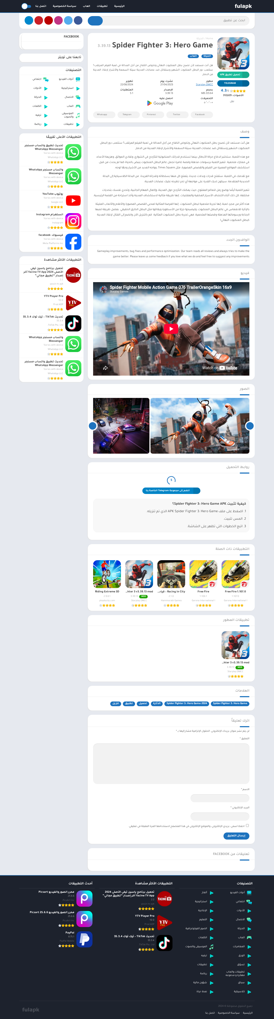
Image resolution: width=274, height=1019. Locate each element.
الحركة (200, 39)
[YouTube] (48, 20)
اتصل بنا (40, 6)
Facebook (200, 115)
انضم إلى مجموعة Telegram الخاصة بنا (168, 490)
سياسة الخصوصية (64, 6)
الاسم (245, 789)
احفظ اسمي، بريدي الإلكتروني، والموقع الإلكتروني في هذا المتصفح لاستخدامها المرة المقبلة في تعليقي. (186, 826)
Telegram (127, 115)
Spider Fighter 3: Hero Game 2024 (187, 703)
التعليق (244, 739)
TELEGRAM (230, 83)
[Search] (95, 21)
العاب (86, 6)
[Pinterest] (38, 20)
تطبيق (129, 703)
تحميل (143, 703)
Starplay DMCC (204, 85)
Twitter (176, 115)
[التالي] (92, 426)
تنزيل (115, 703)
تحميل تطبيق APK (230, 75)
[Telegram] (29, 20)
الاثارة (157, 703)
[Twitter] (68, 20)
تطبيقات (102, 6)
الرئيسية (119, 6)
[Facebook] (78, 20)
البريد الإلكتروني (240, 808)
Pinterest (151, 115)
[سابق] (250, 426)
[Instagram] (58, 20)
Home (209, 39)
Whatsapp (102, 115)
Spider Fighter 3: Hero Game (230, 703)
